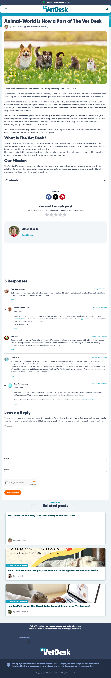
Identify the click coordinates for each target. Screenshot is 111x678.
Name (7, 458)
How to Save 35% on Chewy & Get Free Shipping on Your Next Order (41, 516)
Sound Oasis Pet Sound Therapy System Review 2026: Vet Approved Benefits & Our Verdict (53, 570)
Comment (8, 426)
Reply (12, 299)
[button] (49, 197)
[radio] (47, 215)
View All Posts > (28, 235)
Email (7, 469)
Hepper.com (84, 319)
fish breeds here (89, 400)
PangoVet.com (20, 319)
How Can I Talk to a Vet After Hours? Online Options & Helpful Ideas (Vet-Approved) (49, 606)
